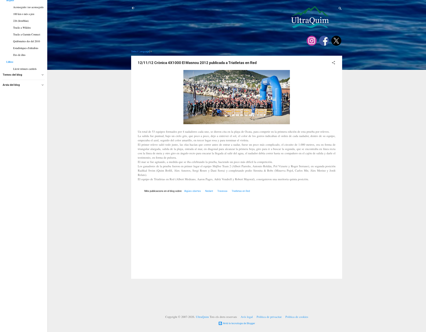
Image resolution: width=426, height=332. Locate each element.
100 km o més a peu (20, 14)
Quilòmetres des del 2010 (23, 41)
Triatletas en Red (241, 191)
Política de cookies (296, 317)
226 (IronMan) (17, 20)
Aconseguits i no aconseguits (25, 7)
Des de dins (15, 55)
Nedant (209, 191)
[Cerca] (340, 9)
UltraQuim (202, 317)
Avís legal (247, 317)
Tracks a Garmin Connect (23, 34)
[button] (333, 63)
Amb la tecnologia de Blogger (238, 323)
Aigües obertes (192, 191)
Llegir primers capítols (21, 68)
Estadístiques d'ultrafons (22, 48)
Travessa (222, 191)
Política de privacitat (269, 317)
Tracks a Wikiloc (18, 27)
